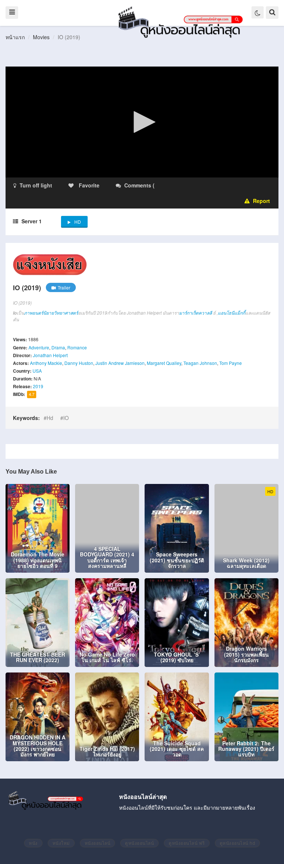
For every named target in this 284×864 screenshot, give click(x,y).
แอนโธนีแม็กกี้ (231, 312)
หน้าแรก (15, 37)
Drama (58, 347)
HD (77, 221)
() (199, 185)
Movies (41, 37)
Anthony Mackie (46, 363)
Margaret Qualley (164, 363)
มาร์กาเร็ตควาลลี (195, 312)
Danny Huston (78, 363)
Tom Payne (230, 363)
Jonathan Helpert (50, 355)
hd (50, 417)
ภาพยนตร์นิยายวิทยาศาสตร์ (51, 312)
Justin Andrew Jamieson (120, 363)
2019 (38, 386)
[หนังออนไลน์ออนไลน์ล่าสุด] (182, 21)
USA (37, 370)
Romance (77, 347)
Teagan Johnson (200, 363)
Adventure (38, 347)
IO (66, 417)
